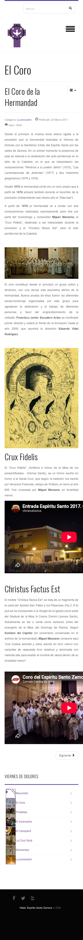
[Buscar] (70, 8)
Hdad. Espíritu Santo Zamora (36, 907)
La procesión (24, 119)
